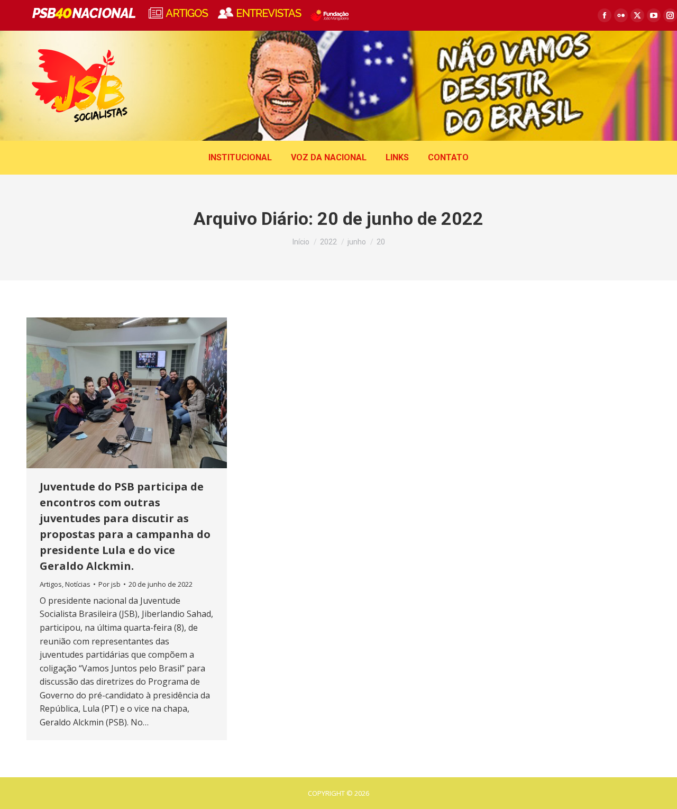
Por (109, 584)
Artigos (51, 584)
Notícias (77, 584)
